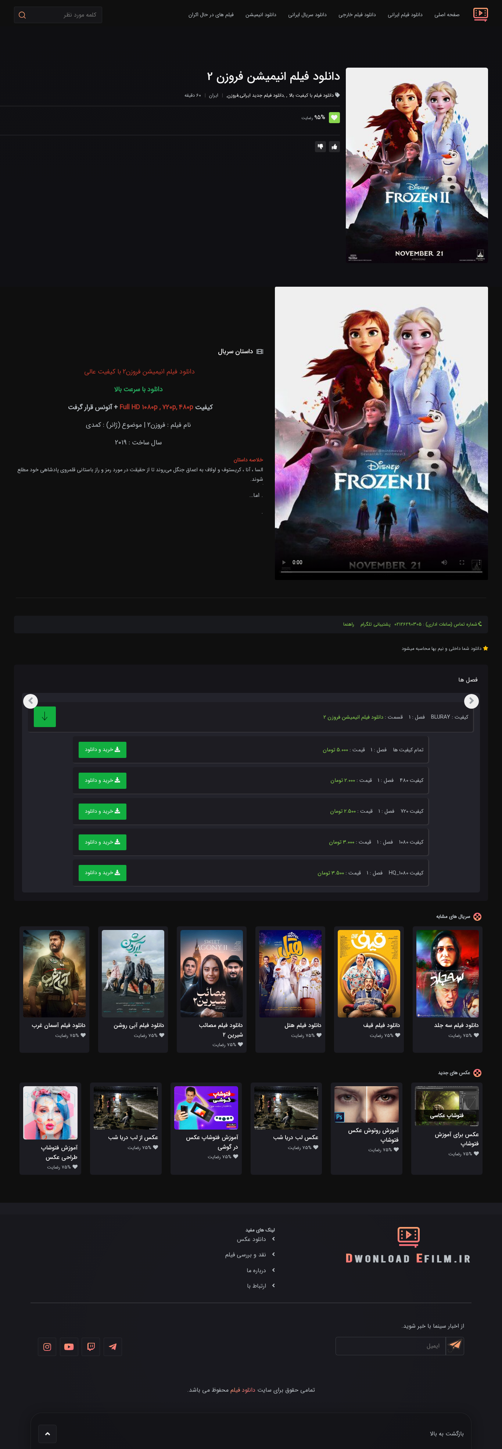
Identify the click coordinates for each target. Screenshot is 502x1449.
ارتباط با (256, 1286)
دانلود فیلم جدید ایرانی (262, 95)
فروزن (233, 95)
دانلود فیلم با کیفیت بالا (311, 95)
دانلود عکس (251, 1239)
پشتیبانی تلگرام (376, 624)
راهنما (348, 624)
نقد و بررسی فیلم (245, 1254)
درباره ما (256, 1270)
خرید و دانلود (100, 750)
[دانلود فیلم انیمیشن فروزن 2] (417, 165)
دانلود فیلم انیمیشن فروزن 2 (273, 77)
